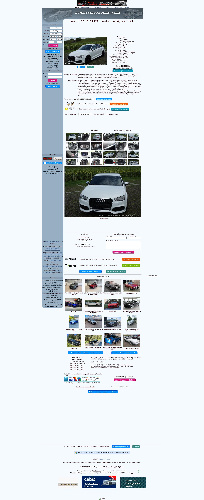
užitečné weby (53, 166)
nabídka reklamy (104, 446)
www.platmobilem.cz (115, 367)
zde (132, 473)
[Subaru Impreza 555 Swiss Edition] (74, 328)
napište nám (52, 69)
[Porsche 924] (112, 310)
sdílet (82, 67)
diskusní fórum (52, 61)
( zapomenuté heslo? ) (52, 83)
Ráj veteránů (118, 7)
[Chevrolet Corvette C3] (132, 347)
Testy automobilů (99, 114)
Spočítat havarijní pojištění (90, 271)
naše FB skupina (53, 163)
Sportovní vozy (52, 54)
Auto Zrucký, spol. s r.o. (52, 304)
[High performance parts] (102, 6)
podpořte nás (52, 67)
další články (52, 291)
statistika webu (52, 173)
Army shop (108, 7)
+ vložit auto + (52, 51)
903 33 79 (73, 365)
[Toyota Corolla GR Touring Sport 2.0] (93, 328)
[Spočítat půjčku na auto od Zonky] (70, 260)
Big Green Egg (98, 7)
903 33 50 (73, 367)
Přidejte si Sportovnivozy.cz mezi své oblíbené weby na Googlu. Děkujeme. (103, 452)
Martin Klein (52, 295)
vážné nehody (52, 168)
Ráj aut (127, 7)
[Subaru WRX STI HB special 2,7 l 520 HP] (112, 346)
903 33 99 (73, 363)
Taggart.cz (106, 462)
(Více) (44, 44)
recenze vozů (52, 65)
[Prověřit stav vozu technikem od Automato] (70, 105)
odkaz (106, 367)
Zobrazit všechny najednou (123, 130)
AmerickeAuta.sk (52, 306)
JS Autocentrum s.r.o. (52, 297)
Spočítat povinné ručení (116, 271)
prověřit (133, 52)
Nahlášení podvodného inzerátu (85, 387)
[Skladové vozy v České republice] (68, 488)
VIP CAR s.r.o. (53, 303)
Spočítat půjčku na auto (123, 71)
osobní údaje (97, 471)
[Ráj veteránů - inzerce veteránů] (58, 160)
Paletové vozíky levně (104, 459)
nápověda (94, 446)
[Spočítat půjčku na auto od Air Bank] (70, 266)
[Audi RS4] (74, 347)
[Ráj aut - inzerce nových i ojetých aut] (47, 160)
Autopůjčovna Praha (86, 7)
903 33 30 (73, 369)
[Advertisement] (152, 40)
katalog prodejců (52, 58)
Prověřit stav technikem (119, 104)
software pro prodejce (52, 171)
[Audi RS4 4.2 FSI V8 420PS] (93, 346)
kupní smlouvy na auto (53, 241)
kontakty (86, 446)
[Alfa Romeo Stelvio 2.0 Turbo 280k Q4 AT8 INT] (93, 291)
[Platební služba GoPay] (82, 381)
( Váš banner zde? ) (152, 275)
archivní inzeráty (52, 60)
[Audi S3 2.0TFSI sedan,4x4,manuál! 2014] (102, 217)
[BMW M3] (74, 310)
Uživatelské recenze (112, 114)
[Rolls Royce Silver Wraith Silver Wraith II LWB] (93, 309)
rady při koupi (53, 63)
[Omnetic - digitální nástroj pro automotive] (133, 488)
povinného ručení (55, 260)
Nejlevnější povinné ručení (51, 256)
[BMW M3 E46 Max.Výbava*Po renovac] (132, 309)
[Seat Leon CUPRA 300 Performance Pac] (132, 328)
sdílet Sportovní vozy (121, 446)
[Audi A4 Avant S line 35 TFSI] (112, 328)
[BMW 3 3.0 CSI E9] (132, 292)
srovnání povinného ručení (52, 266)
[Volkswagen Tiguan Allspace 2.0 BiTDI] (112, 291)
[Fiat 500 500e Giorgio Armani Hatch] (74, 291)
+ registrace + (53, 86)
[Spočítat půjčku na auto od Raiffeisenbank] (70, 110)
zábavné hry (52, 169)
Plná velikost (103, 218)
